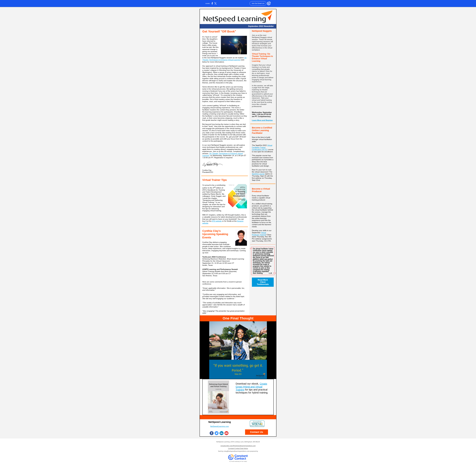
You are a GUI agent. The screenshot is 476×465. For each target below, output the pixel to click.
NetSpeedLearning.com (219, 426)
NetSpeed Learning (219, 422)
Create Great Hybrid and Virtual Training (251, 386)
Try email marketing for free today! (238, 461)
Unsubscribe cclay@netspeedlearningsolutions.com (238, 446)
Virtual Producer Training (259, 234)
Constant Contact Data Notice (238, 448)
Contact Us (256, 432)
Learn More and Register (262, 120)
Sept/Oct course (258, 174)
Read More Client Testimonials (263, 282)
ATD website (217, 221)
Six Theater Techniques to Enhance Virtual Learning (224, 59)
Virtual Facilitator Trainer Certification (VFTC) (262, 147)
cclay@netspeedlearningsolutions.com (236, 451)
